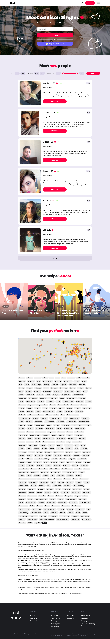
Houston (82, 438)
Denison (69, 408)
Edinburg (31, 415)
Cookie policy (55, 623)
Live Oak (54, 459)
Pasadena (60, 476)
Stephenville (62, 502)
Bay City (55, 385)
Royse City (22, 492)
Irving (68, 442)
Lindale (21, 459)
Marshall (87, 462)
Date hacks (84, 618)
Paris (52, 476)
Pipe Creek (57, 479)
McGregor (30, 465)
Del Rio (61, 408)
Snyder (52, 499)
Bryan (78, 391)
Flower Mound (74, 418)
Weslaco (22, 519)
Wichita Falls (86, 519)
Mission (33, 469)
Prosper (78, 482)
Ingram (51, 442)
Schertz (50, 496)
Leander (48, 455)
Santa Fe (42, 496)
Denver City (87, 408)
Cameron (48, 112)
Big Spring (63, 388)
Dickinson (30, 412)
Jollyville (51, 445)
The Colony (76, 506)
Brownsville (47, 391)
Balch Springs (36, 385)
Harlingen (46, 435)
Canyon (56, 395)
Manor (62, 462)
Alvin (78, 378)
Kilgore (44, 449)
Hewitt (30, 438)
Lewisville (76, 455)
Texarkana (55, 506)
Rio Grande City (78, 486)
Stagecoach (51, 502)
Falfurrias (44, 418)
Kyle (76, 449)
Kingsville (60, 449)
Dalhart (37, 408)
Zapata (37, 523)
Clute (58, 401)
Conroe (88, 401)
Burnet (48, 395)
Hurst (38, 442)
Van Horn (54, 513)
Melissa (48, 465)
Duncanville (69, 412)
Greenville (61, 432)
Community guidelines (37, 621)
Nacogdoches (23, 472)
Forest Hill (85, 418)
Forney (21, 422)
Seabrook (59, 496)
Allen (57, 378)
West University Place (47, 519)
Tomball (70, 509)
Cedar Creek (33, 398)
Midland (75, 465)
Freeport (22, 425)
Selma (85, 496)
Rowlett (86, 489)
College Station (68, 401)
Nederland (44, 472)
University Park (36, 513)
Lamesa (77, 452)
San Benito (86, 492)
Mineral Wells (23, 469)
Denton (77, 408)
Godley (21, 432)
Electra (56, 415)
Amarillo (86, 378)
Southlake (82, 499)
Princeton (70, 482)
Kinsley (46, 171)
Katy (76, 445)
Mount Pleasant (67, 469)
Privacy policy (55, 621)
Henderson (78, 435)
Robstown (31, 489)
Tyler (88, 509)
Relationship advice (87, 628)
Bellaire (29, 388)
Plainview (67, 479)
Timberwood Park (49, 509)
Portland (61, 482)
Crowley (29, 408)
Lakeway (69, 452)
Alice (51, 378)
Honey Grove (61, 438)
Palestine (37, 476)
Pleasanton (83, 479)
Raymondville (23, 486)
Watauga (43, 516)
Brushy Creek (69, 391)
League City (39, 455)
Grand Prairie (40, 432)
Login (81, 3)
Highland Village (48, 438)
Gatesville (39, 428)
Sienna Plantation (41, 499)
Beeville (21, 388)
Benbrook (54, 388)
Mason (46, 141)
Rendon (41, 486)
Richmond (67, 486)
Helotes (69, 435)
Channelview (71, 398)
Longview (72, 459)
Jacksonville (33, 445)
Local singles (34, 618)
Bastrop (46, 385)
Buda (85, 391)
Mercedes (57, 465)
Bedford (82, 385)
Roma (58, 489)
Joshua (59, 445)
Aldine (45, 378)
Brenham (37, 391)
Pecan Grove (23, 479)
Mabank (54, 462)
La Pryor (39, 452)
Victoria (70, 513)
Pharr (49, 479)
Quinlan (86, 482)
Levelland (67, 455)
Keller (83, 445)
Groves (69, 432)
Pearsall (78, 476)
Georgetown (49, 428)
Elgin (62, 415)
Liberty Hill (85, 455)
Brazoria (28, 391)
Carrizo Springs (78, 395)
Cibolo (21, 401)
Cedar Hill (43, 398)
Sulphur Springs (85, 502)
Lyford (46, 462)
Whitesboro (75, 519)
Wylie (30, 523)
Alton (63, 378)
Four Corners (71, 422)
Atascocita (68, 381)
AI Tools (32, 615)
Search (93, 73)
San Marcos (32, 496)
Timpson (61, 509)
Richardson (57, 486)
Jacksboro (22, 445)
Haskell (54, 435)
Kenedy (21, 449)
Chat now (54, 101)
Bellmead (38, 388)
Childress (82, 398)
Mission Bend (43, 469)
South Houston (71, 499)
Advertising (55, 626)
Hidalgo (37, 438)
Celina (62, 398)
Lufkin (29, 462)
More (44, 523)
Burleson (40, 395)
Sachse (39, 492)
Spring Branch (31, 502)
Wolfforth (22, 523)
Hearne (61, 435)
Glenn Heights (80, 428)
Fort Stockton (49, 422)
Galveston (87, 425)
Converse (22, 405)
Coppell (31, 405)
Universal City (23, 513)
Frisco (49, 425)
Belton (46, 388)
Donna (38, 412)
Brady (21, 391)
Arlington (58, 381)
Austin (84, 381)
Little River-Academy (42, 459)
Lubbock (21, 462)
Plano (75, 479)
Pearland (70, 476)
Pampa (45, 476)
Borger (88, 388)
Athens (77, 381)
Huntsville (30, 442)
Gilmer (59, 428)
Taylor (32, 506)
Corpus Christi (63, 405)
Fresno (30, 425)
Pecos (33, 479)
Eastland (22, 415)
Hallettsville (79, 432)
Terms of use (55, 618)
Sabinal (31, 492)
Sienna (30, 499)
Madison (47, 83)
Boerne (72, 388)
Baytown (63, 385)
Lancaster (86, 452)
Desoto (21, 412)
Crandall (83, 405)
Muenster (78, 469)
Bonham (80, 388)
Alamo (37, 378)
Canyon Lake (66, 395)
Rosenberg (66, 489)
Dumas (59, 412)
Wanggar (33, 516)
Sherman (22, 499)
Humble (21, 442)
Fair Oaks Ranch (24, 418)
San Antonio (76, 492)
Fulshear (56, 425)
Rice (48, 486)
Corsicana (74, 405)
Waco (85, 513)
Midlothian (84, 465)
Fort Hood (38, 422)
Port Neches (44, 482)
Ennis (68, 415)
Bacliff (27, 385)
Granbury (30, 432)
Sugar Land (73, 502)
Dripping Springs (48, 412)
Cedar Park (53, 398)
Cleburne (41, 401)
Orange (21, 476)
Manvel (78, 462)
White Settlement (62, 519)
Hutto (44, 442)
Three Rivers (36, 509)
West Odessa (32, 519)
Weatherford (64, 516)
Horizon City (72, 438)
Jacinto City (77, 442)
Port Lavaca (33, 482)
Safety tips (70, 615)
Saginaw (48, 492)
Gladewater (68, 428)
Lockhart (63, 459)
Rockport (41, 489)
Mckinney (40, 465)
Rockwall (50, 489)
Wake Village (23, 516)
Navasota (34, 472)
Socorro (60, 499)
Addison (29, 378)
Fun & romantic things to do (89, 624)
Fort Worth (60, 422)
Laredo (29, 455)
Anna (38, 381)
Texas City (65, 506)
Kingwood (69, 449)
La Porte (31, 452)
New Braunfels (55, 472)
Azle (20, 385)
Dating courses (86, 615)
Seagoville (68, 496)
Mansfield (70, 462)
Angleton (31, 381)
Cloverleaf (50, 401)
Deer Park (53, 408)
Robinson (22, 489)
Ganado (21, 428)
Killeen (52, 449)
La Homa (84, 449)
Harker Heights (35, 435)
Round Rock (77, 489)
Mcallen (21, 465)
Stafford (41, 502)
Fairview (35, 418)
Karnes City (68, 445)
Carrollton (22, 398)
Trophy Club (80, 509)
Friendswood (39, 425)
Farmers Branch (55, 418)
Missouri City (54, 469)
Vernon (62, 513)
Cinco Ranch (30, 401)
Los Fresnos (82, 459)
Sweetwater (23, 506)
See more (55, 258)
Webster (75, 516)
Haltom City (23, 435)
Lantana (21, 455)
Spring (21, 502)
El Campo (40, 415)
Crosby (21, 408)
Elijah (45, 229)
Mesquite (66, 465)
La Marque (22, 452)
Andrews (22, 381)
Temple (39, 506)
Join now (90, 3)
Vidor (78, 513)
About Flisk (54, 615)
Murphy (86, 469)
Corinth (52, 405)
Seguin (77, 496)
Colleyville (79, 401)
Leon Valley (57, 455)
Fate (65, 418)
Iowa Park (60, 442)
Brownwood (58, 391)
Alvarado (71, 378)
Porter (53, 482)
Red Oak (33, 486)
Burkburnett (30, 395)
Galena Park (76, 425)
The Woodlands (24, 509)
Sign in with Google (56, 44)
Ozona (29, 476)
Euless (75, 415)
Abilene (21, 378)
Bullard (21, 395)
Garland (30, 428)
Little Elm (29, 459)
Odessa (81, 472)
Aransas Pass (47, 381)
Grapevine (51, 432)
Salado (56, 492)
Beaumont (72, 385)
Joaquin (42, 445)
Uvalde (46, 513)
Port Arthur (22, 482)
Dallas (45, 408)
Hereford (22, 438)
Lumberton (37, 462)
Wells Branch (85, 516)
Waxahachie (53, 516)
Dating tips (84, 621)
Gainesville (65, 425)
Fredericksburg (84, 422)
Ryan (45, 200)
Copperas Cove (42, 405)
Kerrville (36, 449)
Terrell (47, 506)
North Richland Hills (69, 472)
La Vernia (48, 452)
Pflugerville (41, 479)
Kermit (29, 449)
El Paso (48, 415)
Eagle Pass (79, 412)
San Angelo (65, 492)
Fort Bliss (29, 422)
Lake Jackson (58, 452)
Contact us (70, 618)
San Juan (22, 496)
